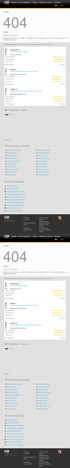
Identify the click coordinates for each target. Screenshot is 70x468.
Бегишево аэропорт (12, 158)
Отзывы (25, 224)
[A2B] (6, 2)
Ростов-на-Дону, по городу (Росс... (15, 210)
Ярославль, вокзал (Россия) (14, 208)
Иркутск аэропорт (11, 172)
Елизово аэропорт (42, 166)
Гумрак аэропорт (11, 166)
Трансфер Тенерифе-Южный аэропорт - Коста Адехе (23, 71)
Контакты (57, 2)
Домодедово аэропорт (44, 153)
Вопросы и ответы (45, 2)
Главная (14, 2)
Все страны (6, 140)
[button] (62, 5)
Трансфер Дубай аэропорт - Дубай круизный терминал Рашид (26, 91)
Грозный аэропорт (42, 164)
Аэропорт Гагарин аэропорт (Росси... (16, 199)
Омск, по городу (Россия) (13, 188)
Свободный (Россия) (12, 186)
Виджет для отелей (28, 229)
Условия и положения (43, 217)
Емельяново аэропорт (12, 169)
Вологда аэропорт (42, 161)
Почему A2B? (26, 219)
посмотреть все (50, 44)
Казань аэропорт (11, 175)
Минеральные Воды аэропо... (14, 150)
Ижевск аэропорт (42, 169)
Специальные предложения (30, 223)
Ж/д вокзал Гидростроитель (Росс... (16, 191)
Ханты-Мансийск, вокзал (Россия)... (16, 205)
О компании (26, 217)
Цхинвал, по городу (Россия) (14, 197)
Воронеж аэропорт (12, 164)
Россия (10, 114)
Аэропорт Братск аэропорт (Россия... (16, 194)
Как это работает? (25, 2)
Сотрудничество (27, 228)
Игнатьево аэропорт (12, 155)
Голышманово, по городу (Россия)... (16, 202)
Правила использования (44, 223)
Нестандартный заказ (43, 228)
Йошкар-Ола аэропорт (43, 172)
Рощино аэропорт (42, 155)
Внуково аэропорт (11, 153)
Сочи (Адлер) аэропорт (44, 150)
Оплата (35, 2)
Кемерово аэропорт (43, 175)
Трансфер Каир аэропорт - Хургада (19, 51)
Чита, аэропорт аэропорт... (13, 161)
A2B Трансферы (12, 221)
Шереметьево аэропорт (44, 158)
